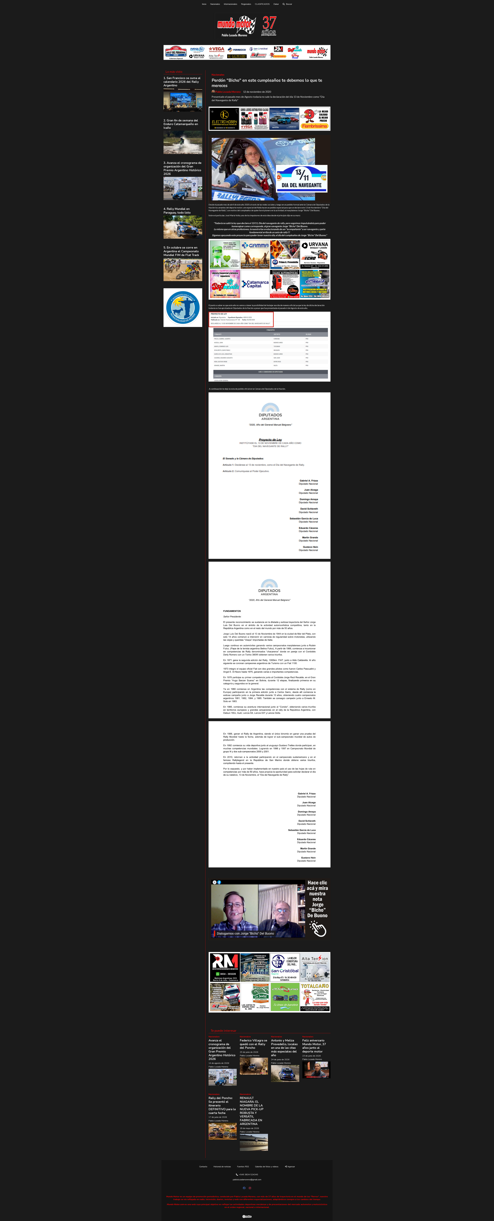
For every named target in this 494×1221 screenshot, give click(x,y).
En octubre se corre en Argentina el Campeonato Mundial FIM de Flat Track (181, 251)
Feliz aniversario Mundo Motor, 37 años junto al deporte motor (314, 1046)
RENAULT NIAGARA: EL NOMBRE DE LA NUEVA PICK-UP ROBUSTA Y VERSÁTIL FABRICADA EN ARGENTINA (251, 1111)
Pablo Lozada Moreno (228, 91)
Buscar (289, 4)
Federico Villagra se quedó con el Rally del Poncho (253, 1044)
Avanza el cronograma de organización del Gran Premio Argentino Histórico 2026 (222, 1049)
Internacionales (230, 4)
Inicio (204, 4)
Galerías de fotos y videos (266, 1166)
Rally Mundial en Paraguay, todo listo (177, 211)
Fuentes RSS (243, 1166)
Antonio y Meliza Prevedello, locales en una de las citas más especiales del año (284, 1047)
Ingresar (291, 1166)
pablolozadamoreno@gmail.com (247, 1179)
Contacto (203, 1166)
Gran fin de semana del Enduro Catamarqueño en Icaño (181, 124)
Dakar (276, 4)
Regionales (246, 4)
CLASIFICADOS (262, 4)
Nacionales (215, 4)
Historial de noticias (222, 1166)
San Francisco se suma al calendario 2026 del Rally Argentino (182, 82)
